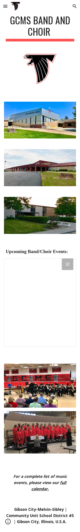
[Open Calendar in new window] (67, 264)
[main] (40, 27)
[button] (5, 6)
